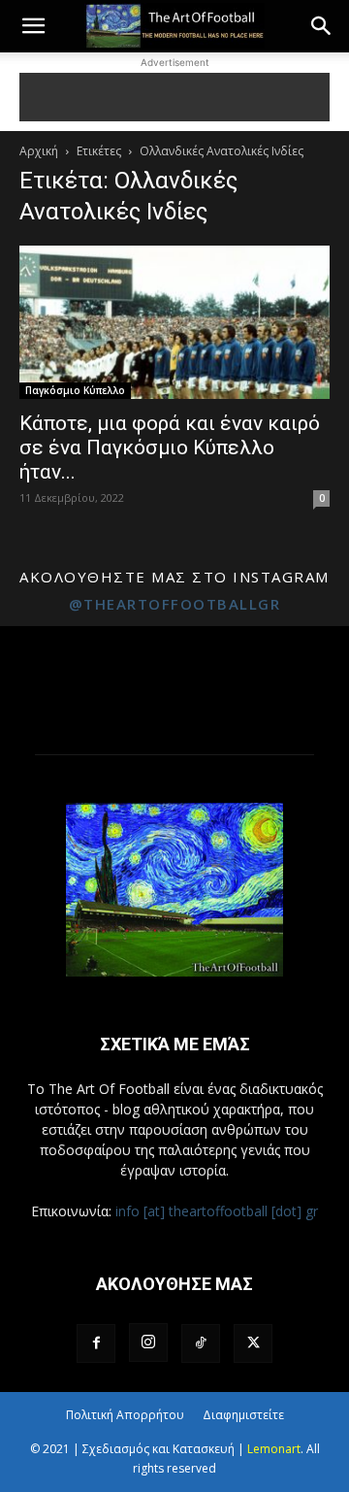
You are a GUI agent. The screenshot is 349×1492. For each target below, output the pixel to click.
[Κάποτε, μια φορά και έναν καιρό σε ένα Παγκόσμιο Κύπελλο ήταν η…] (174, 322)
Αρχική (38, 151)
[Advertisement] (174, 97)
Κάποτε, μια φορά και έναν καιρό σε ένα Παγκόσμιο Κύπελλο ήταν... (169, 447)
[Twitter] (253, 1343)
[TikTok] (200, 1343)
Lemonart (274, 1449)
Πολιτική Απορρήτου (125, 1415)
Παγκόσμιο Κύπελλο (75, 390)
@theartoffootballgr (175, 603)
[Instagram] (148, 1342)
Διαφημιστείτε (243, 1415)
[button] (33, 26)
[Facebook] (96, 1343)
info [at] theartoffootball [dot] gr (216, 1211)
